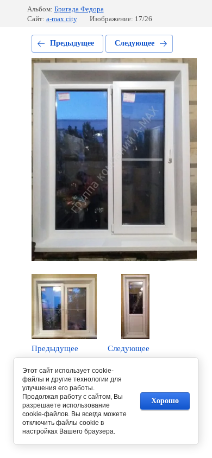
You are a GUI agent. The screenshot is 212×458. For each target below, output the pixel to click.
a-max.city (61, 19)
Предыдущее (72, 43)
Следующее (134, 43)
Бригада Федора (79, 9)
